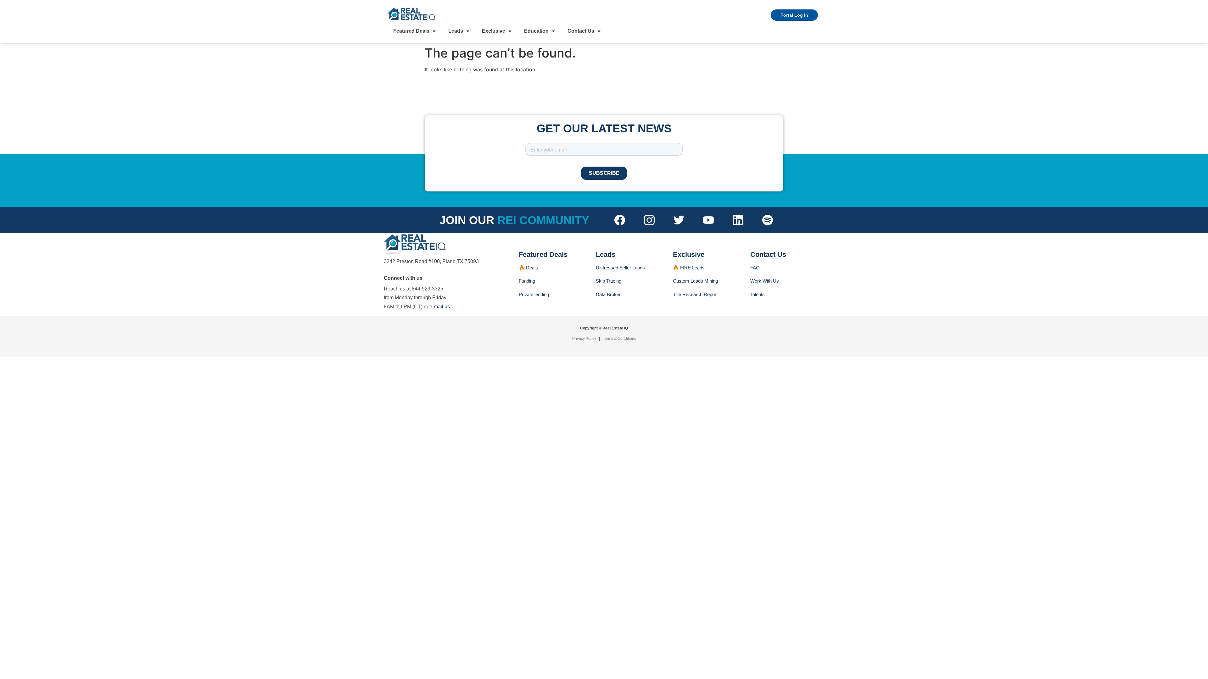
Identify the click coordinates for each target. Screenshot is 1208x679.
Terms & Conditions (619, 338)
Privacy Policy (584, 338)
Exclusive (493, 31)
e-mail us (439, 306)
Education (536, 31)
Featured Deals (411, 31)
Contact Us (581, 31)
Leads (455, 31)
